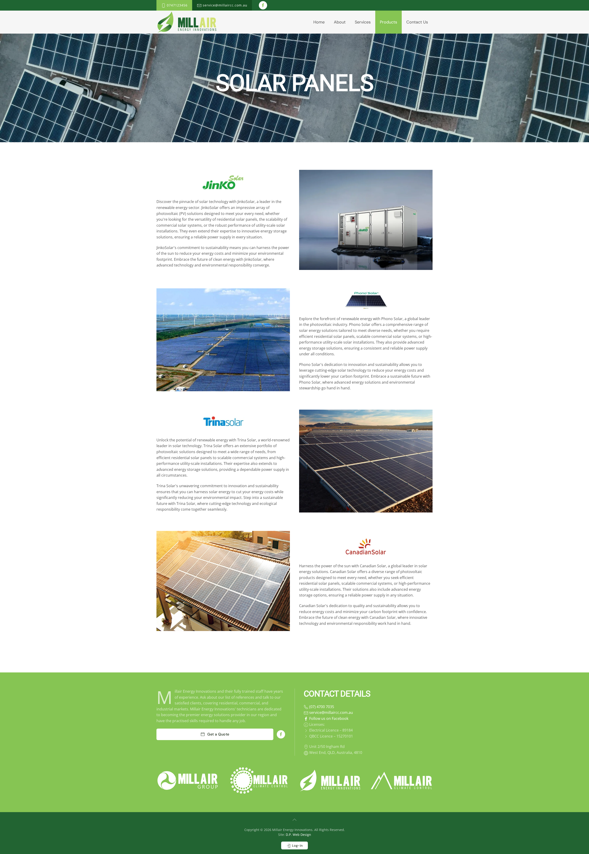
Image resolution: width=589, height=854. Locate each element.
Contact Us (417, 22)
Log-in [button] (297, 845)
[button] (294, 820)
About (340, 22)
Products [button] (388, 22)
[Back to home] (186, 22)
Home (319, 22)
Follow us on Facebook (328, 718)
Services (363, 22)
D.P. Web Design (298, 834)
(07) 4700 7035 (321, 706)
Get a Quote (298, 118)
